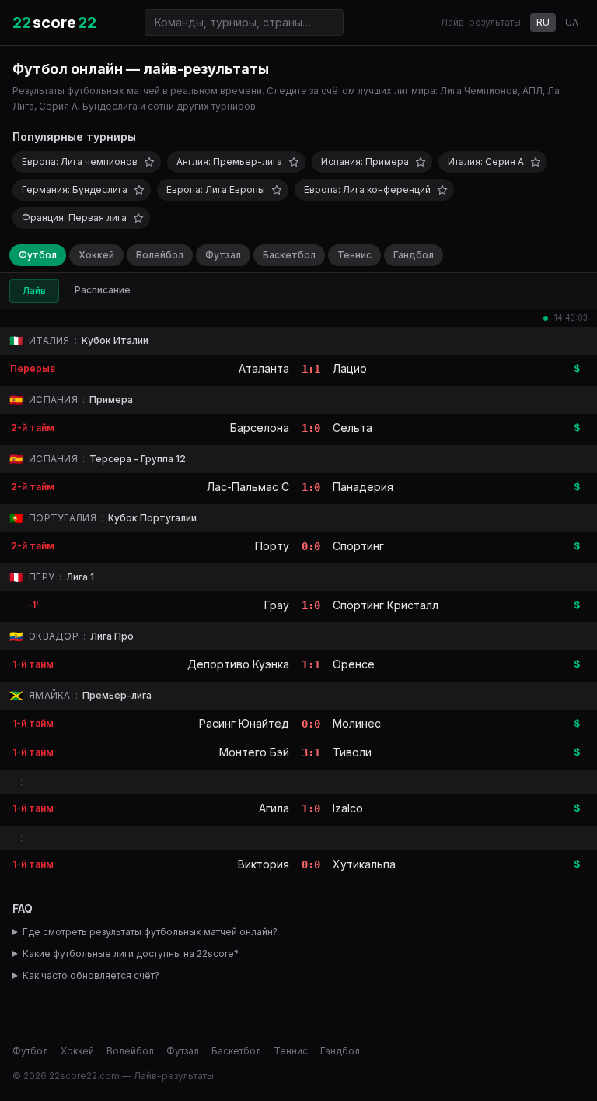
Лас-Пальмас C (248, 486)
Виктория (263, 864)
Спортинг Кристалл (385, 605)
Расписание (103, 290)
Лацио (350, 368)
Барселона (259, 427)
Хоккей (96, 255)
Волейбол (159, 255)
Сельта (352, 427)
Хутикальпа (364, 864)
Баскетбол (289, 255)
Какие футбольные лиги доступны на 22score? (131, 953)
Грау (276, 605)
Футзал (223, 255)
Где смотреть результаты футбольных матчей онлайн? (150, 932)
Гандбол (413, 255)
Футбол (38, 255)
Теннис (354, 255)
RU (543, 22)
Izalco (348, 808)
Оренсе (354, 664)
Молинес (357, 723)
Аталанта (264, 368)
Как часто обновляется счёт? (91, 975)
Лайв (34, 290)
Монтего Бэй (254, 752)
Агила (274, 808)
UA (571, 22)
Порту (272, 545)
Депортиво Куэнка (238, 664)
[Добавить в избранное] (149, 161)
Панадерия (363, 486)
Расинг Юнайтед (244, 723)
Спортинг (358, 545)
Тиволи (352, 752)
